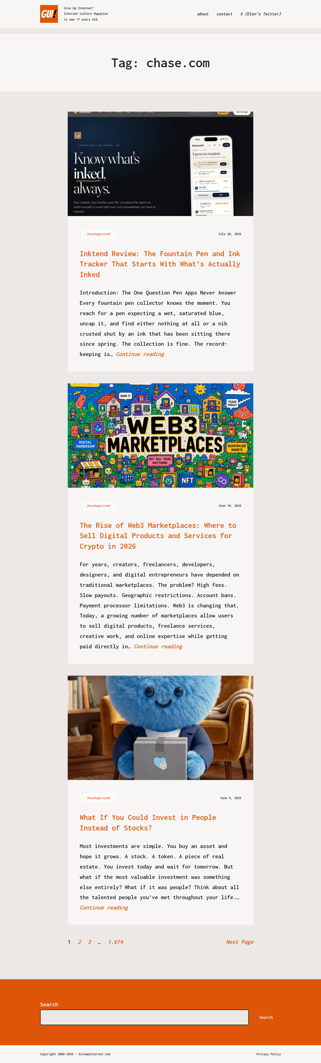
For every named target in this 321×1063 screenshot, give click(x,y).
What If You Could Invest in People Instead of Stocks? (148, 822)
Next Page (239, 942)
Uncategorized (98, 234)
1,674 (115, 942)
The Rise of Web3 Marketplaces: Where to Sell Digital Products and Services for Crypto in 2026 (158, 535)
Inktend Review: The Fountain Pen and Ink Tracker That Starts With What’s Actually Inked (160, 263)
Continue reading (140, 354)
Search (49, 1004)
